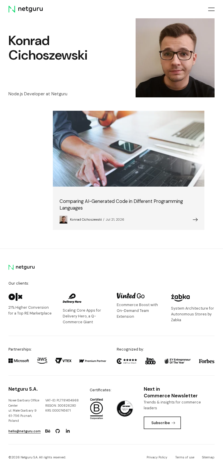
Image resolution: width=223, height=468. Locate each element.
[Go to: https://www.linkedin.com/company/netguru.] (67, 431)
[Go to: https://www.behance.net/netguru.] (47, 431)
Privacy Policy (157, 457)
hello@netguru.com (24, 431)
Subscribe (160, 422)
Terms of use (184, 457)
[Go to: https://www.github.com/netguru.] (57, 431)
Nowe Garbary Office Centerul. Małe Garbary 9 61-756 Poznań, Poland (23, 410)
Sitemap (208, 457)
